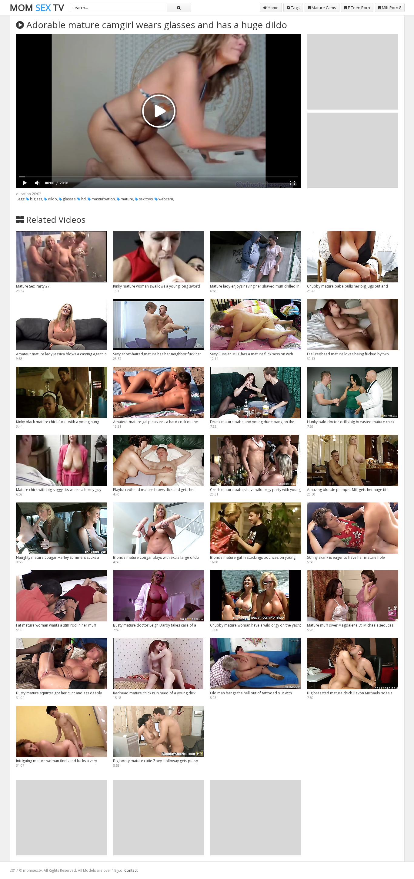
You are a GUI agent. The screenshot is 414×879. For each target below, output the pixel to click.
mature (126, 199)
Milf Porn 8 (391, 7)
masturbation (103, 199)
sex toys (145, 199)
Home (273, 7)
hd (83, 199)
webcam (165, 199)
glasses (68, 199)
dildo (52, 199)
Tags (295, 7)
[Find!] (179, 7)
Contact (131, 870)
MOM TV (37, 7)
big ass (35, 199)
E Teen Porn (358, 7)
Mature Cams (323, 7)
